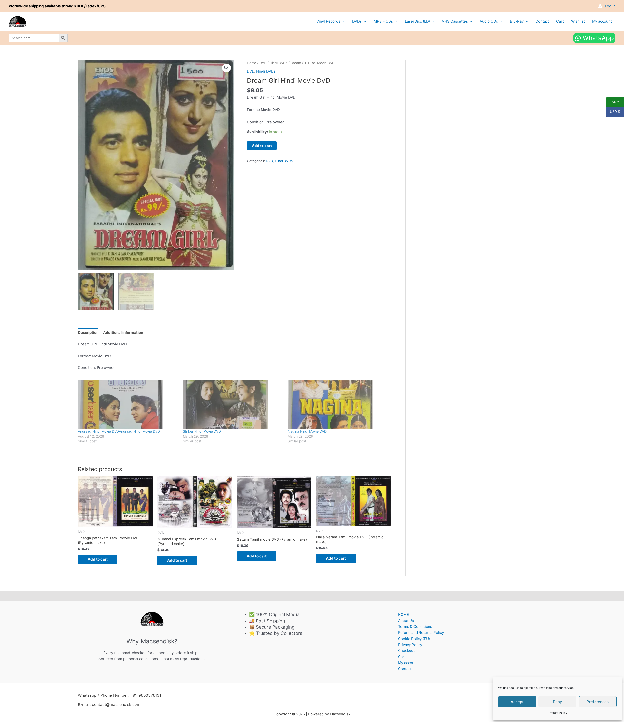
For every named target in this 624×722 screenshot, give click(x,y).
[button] (226, 68)
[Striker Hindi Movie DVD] (233, 404)
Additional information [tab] (123, 332)
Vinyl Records (328, 21)
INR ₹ (612, 102)
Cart (560, 21)
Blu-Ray (517, 21)
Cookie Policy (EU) (414, 638)
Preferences (598, 701)
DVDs (357, 21)
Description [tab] (88, 332)
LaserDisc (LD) (417, 21)
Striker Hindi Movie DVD (202, 431)
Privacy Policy (557, 712)
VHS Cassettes (455, 21)
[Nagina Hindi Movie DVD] (338, 404)
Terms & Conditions (415, 626)
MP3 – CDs (383, 21)
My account (602, 21)
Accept (517, 701)
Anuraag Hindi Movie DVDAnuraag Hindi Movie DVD (119, 431)
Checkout (406, 650)
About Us (406, 620)
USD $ (613, 112)
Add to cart (262, 145)
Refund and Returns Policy (421, 632)
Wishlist (578, 21)
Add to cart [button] (98, 559)
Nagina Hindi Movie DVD (307, 431)
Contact (542, 21)
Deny (557, 701)
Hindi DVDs (278, 63)
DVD (262, 63)
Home (251, 63)
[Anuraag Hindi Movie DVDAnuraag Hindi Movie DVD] (128, 404)
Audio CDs (489, 21)
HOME (403, 614)
